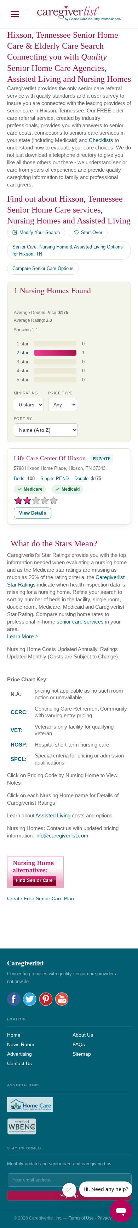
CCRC (18, 712)
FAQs (79, 1044)
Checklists (101, 140)
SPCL (18, 759)
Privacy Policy (110, 1218)
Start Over (91, 232)
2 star (22, 352)
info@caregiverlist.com (61, 836)
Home (14, 1035)
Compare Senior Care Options (43, 268)
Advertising (19, 1054)
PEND (62, 478)
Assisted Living (52, 815)
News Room (20, 1044)
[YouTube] (62, 999)
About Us (83, 1035)
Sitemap (82, 1054)
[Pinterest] (46, 999)
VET (16, 730)
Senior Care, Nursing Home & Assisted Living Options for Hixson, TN (67, 250)
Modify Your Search (39, 232)
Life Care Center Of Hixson (50, 458)
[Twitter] (30, 999)
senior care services (80, 622)
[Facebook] (14, 999)
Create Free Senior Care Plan (40, 898)
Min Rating (26, 393)
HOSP (18, 745)
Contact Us (19, 1063)
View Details (32, 513)
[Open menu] (15, 14)
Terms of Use (81, 1218)
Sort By (23, 419)
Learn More (20, 636)
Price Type (60, 393)
